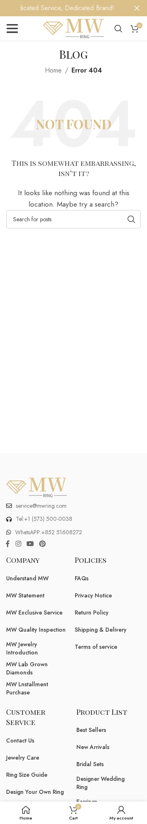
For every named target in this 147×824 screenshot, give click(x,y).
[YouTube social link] (30, 544)
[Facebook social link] (8, 544)
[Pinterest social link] (43, 544)
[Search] (118, 28)
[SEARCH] (131, 219)
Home (53, 70)
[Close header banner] (137, 8)
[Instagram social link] (18, 544)
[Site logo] (73, 28)
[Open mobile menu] (12, 28)
